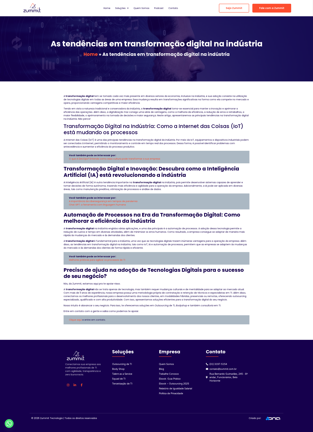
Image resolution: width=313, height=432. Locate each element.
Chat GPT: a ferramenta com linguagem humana (97, 204)
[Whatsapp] (9, 423)
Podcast (159, 8)
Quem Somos (141, 8)
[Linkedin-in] (75, 385)
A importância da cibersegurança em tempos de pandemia (103, 201)
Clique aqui (75, 319)
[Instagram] (68, 385)
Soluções (120, 8)
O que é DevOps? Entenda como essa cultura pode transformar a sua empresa (114, 158)
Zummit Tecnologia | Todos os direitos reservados (68, 418)
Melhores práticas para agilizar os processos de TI (97, 260)
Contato (173, 8)
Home (107, 8)
